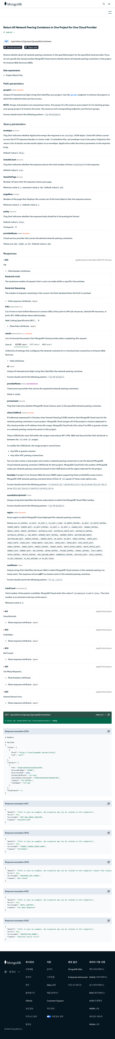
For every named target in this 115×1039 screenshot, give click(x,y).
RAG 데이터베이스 (97, 993)
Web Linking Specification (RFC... (20, 320)
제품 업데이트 (52, 993)
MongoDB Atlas (75, 969)
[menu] (9, 32)
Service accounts (14, 47)
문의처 (49, 969)
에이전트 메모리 (96, 1016)
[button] (14, 972)
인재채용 (29, 969)
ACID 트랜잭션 (95, 1000)
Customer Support (55, 1000)
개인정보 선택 (57, 1016)
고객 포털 (51, 977)
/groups (73, 95)
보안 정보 (29, 1008)
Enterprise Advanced (78, 977)
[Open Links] (109, 4)
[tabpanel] (57, 466)
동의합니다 (30, 993)
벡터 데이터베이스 (96, 969)
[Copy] (108, 714)
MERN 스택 (94, 1008)
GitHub (29, 1000)
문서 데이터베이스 (96, 985)
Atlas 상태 (51, 985)
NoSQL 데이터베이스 (98, 977)
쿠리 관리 (51, 1008)
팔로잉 (28, 1024)
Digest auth (32, 47)
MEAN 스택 (94, 1024)
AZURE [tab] (21, 344)
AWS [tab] (47, 344)
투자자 (28, 977)
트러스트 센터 (31, 1016)
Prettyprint (9, 227)
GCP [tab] (35, 344)
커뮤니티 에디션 (74, 985)
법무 (27, 985)
